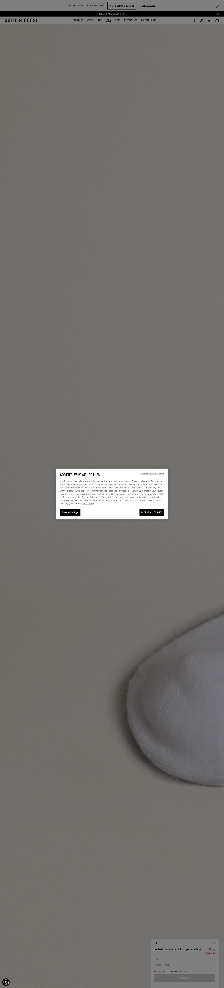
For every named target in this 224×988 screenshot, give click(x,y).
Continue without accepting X (152, 473)
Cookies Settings (70, 512)
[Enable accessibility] (6, 982)
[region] (112, 494)
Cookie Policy (88, 503)
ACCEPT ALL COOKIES (151, 512)
